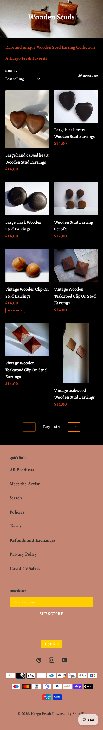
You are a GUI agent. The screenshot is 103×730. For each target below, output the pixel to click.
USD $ (50, 644)
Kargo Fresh (41, 713)
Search (16, 498)
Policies (17, 512)
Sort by (11, 71)
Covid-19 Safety (25, 568)
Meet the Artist (25, 484)
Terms (15, 526)
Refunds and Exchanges (33, 540)
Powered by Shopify (68, 713)
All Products (22, 470)
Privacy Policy (23, 554)
